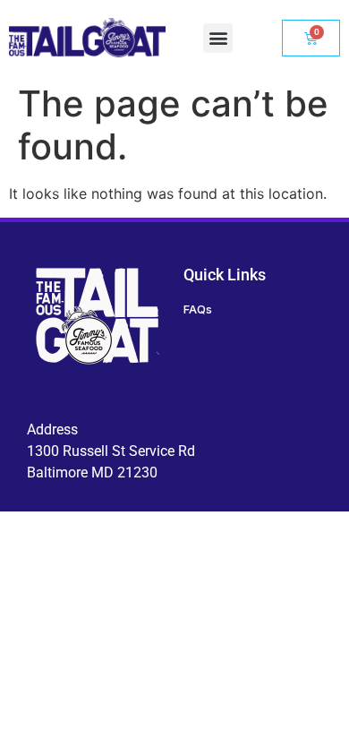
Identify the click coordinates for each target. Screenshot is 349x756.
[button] (218, 38)
